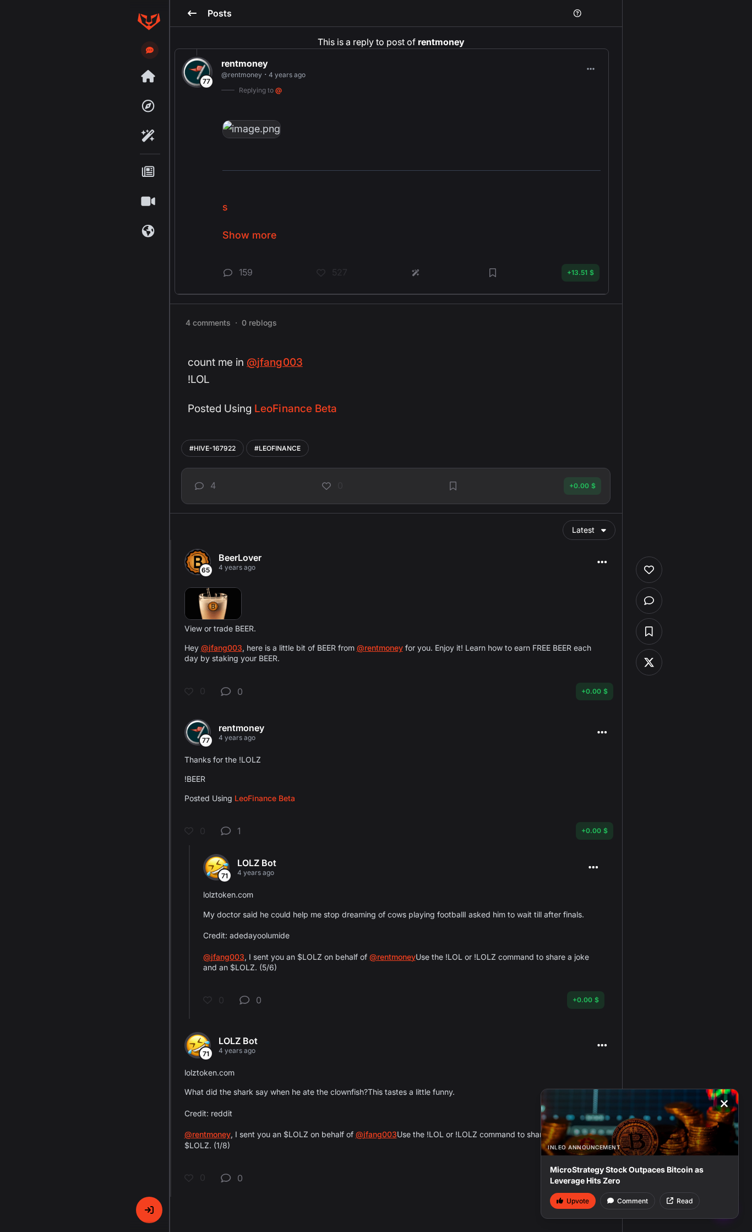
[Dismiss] (724, 1104)
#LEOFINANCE (277, 448)
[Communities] (148, 231)
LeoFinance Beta (295, 408)
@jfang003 (275, 362)
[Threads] (148, 76)
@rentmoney (380, 647)
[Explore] (148, 106)
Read (685, 1201)
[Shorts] (148, 201)
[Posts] (148, 172)
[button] (149, 1210)
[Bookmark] (453, 486)
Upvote (577, 1201)
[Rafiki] (148, 136)
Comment (632, 1201)
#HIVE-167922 (212, 448)
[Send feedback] (150, 50)
